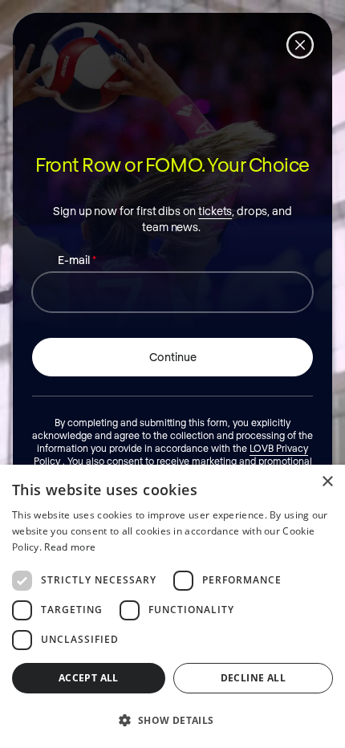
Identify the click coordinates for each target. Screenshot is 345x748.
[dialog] (172, 606)
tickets (215, 210)
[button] (172, 720)
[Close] (300, 45)
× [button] (327, 482)
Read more (69, 547)
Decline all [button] (253, 678)
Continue (173, 357)
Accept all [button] (89, 678)
